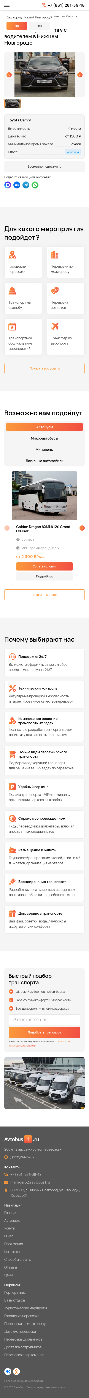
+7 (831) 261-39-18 (66, 5)
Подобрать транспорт (44, 1032)
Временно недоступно (44, 166)
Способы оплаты (17, 1259)
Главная (10, 1212)
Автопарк (12, 1220)
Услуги (9, 1228)
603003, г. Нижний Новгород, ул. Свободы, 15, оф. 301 (45, 1193)
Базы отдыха (14, 1300)
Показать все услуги (45, 368)
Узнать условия (44, 566)
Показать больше (44, 595)
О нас (8, 1236)
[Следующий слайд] (80, 74)
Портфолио (13, 1243)
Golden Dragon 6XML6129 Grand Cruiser (43, 529)
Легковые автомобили (57, 16)
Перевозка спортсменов (24, 1354)
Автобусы (44, 427)
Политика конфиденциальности (24, 1381)
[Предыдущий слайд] (9, 74)
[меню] (7, 5)
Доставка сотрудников (22, 1347)
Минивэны (45, 449)
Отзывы (10, 1267)
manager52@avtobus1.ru (30, 1182)
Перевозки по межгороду (25, 1323)
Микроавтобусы (44, 438)
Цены (8, 1275)
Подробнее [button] (44, 576)
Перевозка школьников (23, 1339)
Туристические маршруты (25, 1308)
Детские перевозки (20, 1331)
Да (17, 26)
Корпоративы (15, 1292)
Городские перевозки (21, 1315)
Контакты (12, 1251)
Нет (39, 26)
